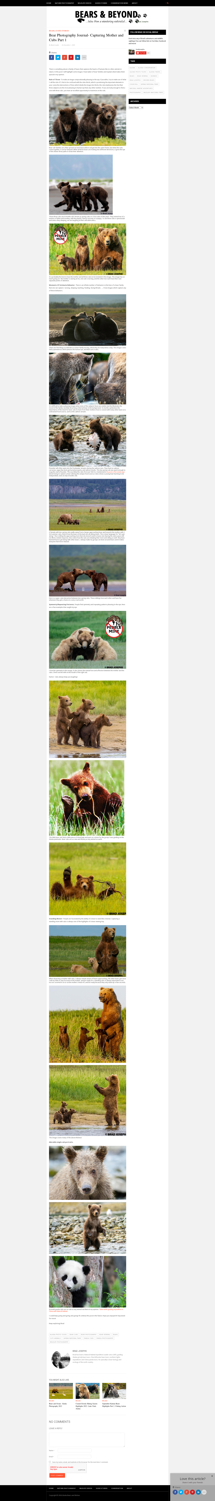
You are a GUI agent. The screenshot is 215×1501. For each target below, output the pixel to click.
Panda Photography (105, 1338)
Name (51, 1450)
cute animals (55, 1338)
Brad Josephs (55, 45)
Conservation (117, 1488)
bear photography (88, 1334)
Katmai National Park (72, 1338)
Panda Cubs (89, 1338)
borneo (154, 76)
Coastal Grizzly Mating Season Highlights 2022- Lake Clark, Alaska (86, 1406)
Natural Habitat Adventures (141, 88)
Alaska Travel (154, 72)
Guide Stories (101, 3)
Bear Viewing (104, 1334)
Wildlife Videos (84, 3)
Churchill (134, 84)
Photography (135, 92)
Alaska (132, 68)
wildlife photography (59, 1342)
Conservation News (119, 3)
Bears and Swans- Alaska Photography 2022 (58, 1404)
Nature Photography (64, 3)
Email (51, 1457)
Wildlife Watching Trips (153, 92)
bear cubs (74, 1334)
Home (49, 3)
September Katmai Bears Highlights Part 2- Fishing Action (114, 1404)
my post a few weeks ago (116, 472)
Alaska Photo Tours (58, 1334)
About (135, 3)
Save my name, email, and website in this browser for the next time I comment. (80, 1462)
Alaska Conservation (146, 68)
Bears (52, 31)
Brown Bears (148, 80)
